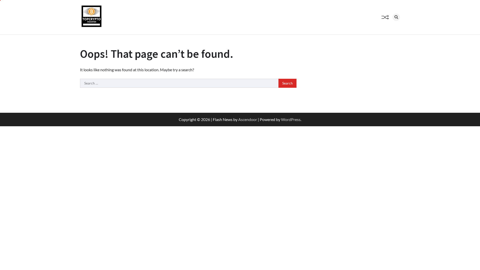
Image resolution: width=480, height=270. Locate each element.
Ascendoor (247, 119)
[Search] (396, 17)
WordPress (290, 119)
